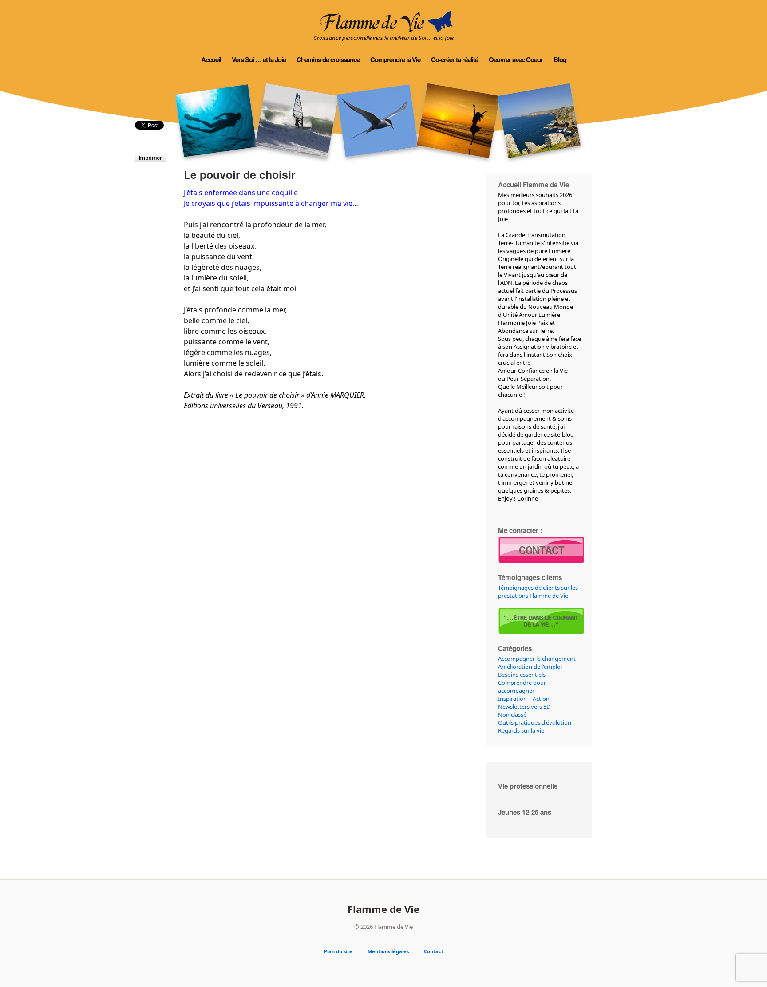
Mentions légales (388, 951)
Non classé (512, 715)
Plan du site (338, 951)
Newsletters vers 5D (524, 707)
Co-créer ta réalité (454, 59)
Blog (560, 59)
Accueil (211, 59)
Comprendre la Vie (395, 59)
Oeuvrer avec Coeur (516, 59)
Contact (433, 951)
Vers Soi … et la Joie (259, 59)
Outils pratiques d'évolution (534, 722)
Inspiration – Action (524, 699)
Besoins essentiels (522, 675)
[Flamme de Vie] (383, 20)
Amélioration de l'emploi (530, 667)
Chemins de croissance (328, 59)
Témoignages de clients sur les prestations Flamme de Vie (538, 592)
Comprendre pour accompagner (522, 687)
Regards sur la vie (521, 730)
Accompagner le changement (537, 659)
